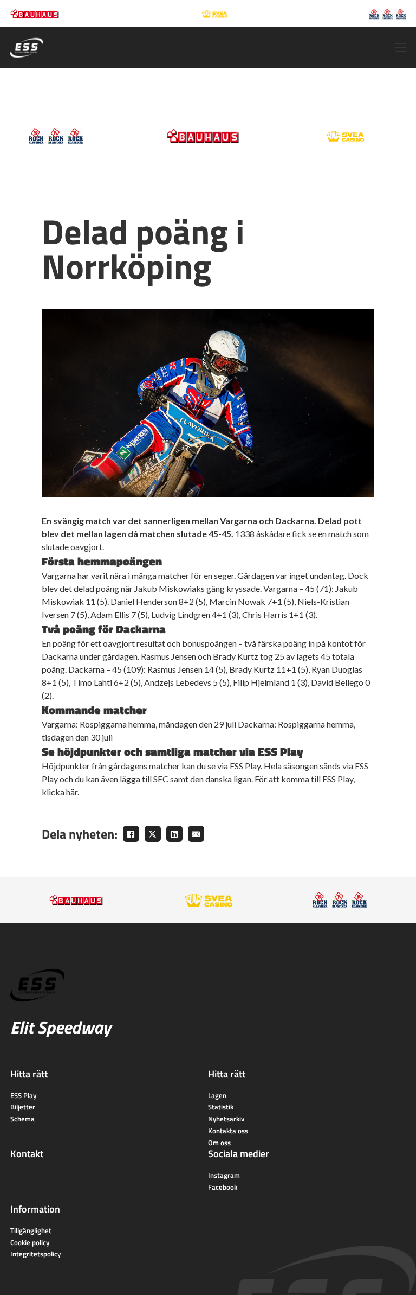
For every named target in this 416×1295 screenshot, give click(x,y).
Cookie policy (29, 1242)
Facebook (222, 1187)
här (71, 792)
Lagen (217, 1095)
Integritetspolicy (35, 1253)
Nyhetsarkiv (226, 1118)
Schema (22, 1118)
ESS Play (23, 1095)
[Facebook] (131, 834)
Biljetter (22, 1106)
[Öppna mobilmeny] (400, 47)
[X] (153, 834)
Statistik (220, 1106)
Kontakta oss (228, 1130)
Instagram (224, 1175)
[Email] (196, 834)
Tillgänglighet (30, 1230)
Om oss (219, 1142)
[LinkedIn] (174, 834)
